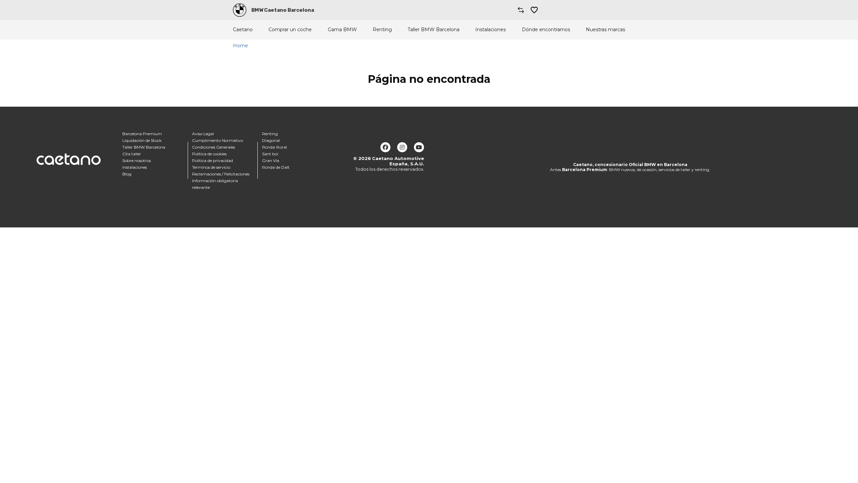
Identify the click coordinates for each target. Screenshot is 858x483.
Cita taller (131, 153)
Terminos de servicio (211, 167)
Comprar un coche (290, 30)
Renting (382, 30)
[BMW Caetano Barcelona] (239, 10)
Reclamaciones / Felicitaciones (220, 173)
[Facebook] (385, 147)
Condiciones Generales (213, 147)
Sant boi (270, 153)
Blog (126, 173)
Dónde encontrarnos (546, 30)
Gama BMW (342, 30)
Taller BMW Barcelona (433, 30)
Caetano (243, 30)
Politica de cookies (209, 153)
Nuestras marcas (605, 30)
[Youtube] (419, 147)
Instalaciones (490, 30)
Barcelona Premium (142, 133)
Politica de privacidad (212, 160)
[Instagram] (402, 147)
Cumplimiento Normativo (217, 140)
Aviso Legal (203, 133)
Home (240, 46)
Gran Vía (270, 160)
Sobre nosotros (136, 160)
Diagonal (271, 140)
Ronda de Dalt (276, 167)
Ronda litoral (274, 147)
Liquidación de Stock (142, 140)
